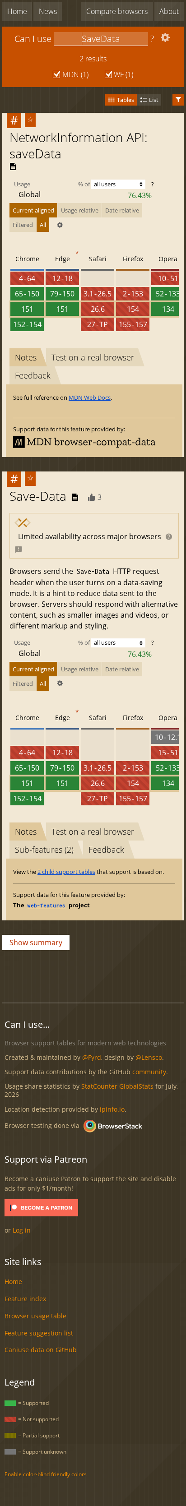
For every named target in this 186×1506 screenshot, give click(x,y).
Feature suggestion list (39, 1333)
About (169, 11)
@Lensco (148, 1057)
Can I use (32, 38)
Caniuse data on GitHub (41, 1349)
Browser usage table (35, 1316)
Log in (22, 1230)
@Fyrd (91, 1057)
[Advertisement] (94, 974)
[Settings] (164, 39)
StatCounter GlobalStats (117, 1086)
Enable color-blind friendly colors (46, 1474)
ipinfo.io (112, 1109)
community (149, 1071)
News (48, 11)
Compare (117, 11)
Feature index (25, 1298)
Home (17, 11)
